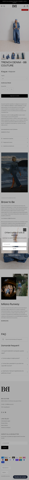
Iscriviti (14, 248)
